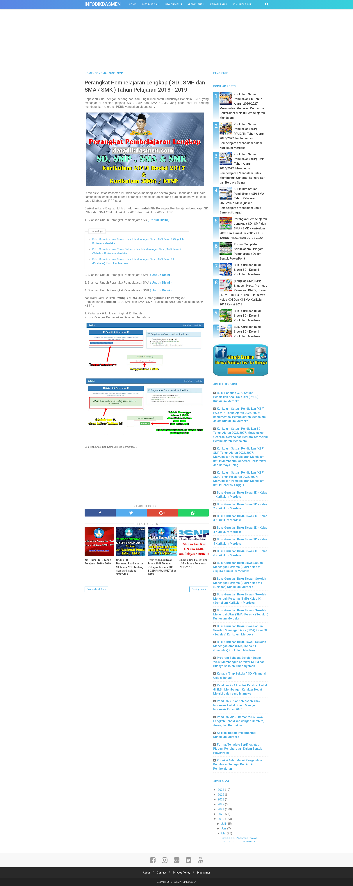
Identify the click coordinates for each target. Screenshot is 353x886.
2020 (221, 814)
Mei (224, 833)
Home (132, 4)
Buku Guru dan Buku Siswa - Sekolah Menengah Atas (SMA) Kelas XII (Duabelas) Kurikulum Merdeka (133, 261)
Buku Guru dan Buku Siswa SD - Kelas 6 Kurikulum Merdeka (247, 269)
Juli (224, 823)
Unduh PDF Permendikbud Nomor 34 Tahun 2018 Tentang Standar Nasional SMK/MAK (129, 567)
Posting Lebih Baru (96, 589)
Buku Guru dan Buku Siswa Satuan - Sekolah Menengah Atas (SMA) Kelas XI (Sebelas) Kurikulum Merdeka (137, 251)
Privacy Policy (181, 872)
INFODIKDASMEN (103, 4)
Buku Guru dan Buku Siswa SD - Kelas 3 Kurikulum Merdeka (247, 315)
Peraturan (217, 4)
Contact (161, 872)
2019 (221, 819)
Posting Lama (199, 589)
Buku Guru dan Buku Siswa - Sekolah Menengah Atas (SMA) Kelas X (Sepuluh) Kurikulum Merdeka (138, 241)
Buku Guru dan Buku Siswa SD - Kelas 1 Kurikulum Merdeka (247, 331)
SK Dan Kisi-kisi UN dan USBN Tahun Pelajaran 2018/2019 (193, 564)
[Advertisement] (176, 44)
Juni (224, 828)
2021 (221, 809)
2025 (221, 794)
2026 (221, 789)
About (146, 872)
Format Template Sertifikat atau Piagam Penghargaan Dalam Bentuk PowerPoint (237, 749)
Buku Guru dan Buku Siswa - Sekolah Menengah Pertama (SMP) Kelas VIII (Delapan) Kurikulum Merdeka (239, 583)
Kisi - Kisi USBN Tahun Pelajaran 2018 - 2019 (98, 562)
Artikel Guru (195, 4)
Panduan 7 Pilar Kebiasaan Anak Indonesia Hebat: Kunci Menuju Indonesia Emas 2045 (236, 705)
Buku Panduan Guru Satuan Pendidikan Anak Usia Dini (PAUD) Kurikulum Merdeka (235, 397)
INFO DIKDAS (149, 4)
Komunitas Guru (243, 4)
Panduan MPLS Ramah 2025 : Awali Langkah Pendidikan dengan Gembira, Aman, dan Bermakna (238, 721)
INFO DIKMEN (172, 4)
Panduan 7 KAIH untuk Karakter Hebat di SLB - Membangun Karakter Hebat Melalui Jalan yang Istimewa (240, 689)
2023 (221, 799)
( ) (158, 220)
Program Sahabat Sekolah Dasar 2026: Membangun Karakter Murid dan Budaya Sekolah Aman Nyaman (239, 662)
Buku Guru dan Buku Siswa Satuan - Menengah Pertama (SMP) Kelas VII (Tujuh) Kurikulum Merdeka (239, 567)
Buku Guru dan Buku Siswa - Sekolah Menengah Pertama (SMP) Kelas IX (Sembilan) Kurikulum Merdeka (239, 598)
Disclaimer (203, 872)
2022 (221, 804)
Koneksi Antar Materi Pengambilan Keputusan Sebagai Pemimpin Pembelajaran (238, 764)
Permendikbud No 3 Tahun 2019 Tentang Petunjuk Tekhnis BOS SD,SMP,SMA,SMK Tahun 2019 (162, 567)
